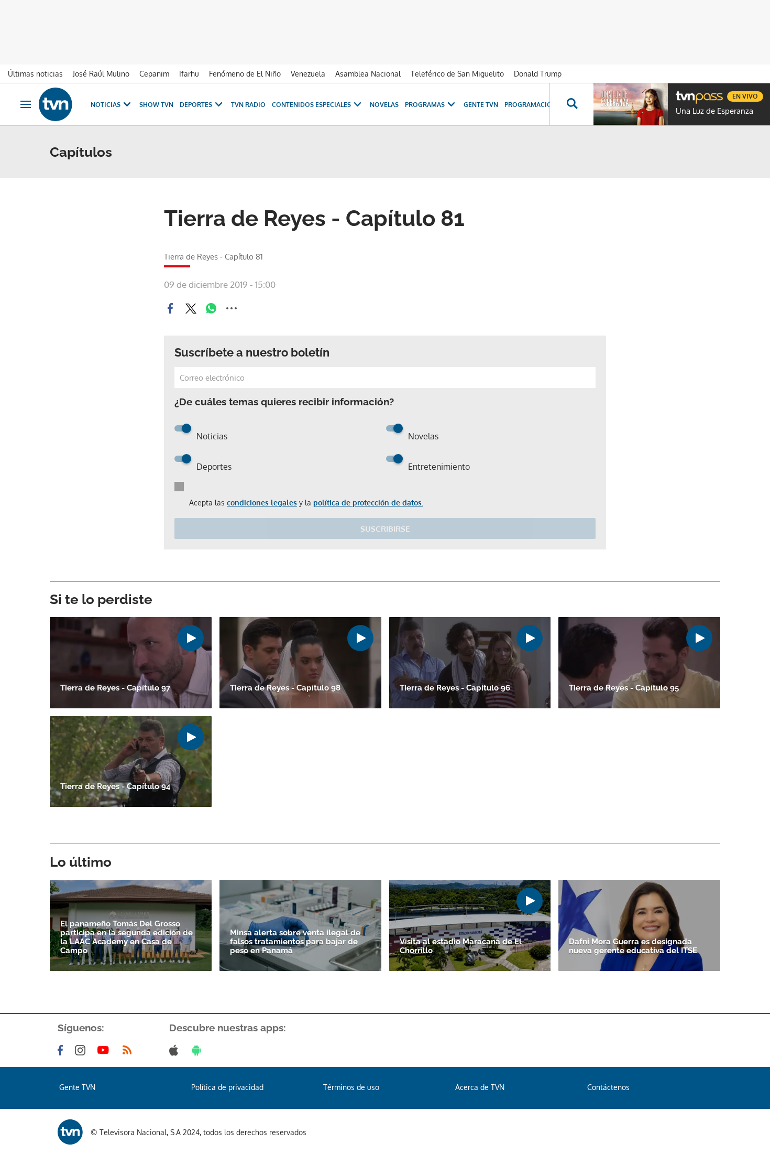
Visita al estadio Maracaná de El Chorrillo (461, 946)
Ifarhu (189, 73)
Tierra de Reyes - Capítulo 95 (624, 688)
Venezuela (308, 73)
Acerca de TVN (479, 1087)
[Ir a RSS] (129, 1050)
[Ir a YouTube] (105, 1050)
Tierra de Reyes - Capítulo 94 (115, 786)
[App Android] (198, 1050)
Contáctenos (608, 1087)
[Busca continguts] (571, 104)
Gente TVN (481, 105)
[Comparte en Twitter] (190, 308)
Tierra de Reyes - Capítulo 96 (455, 688)
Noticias (105, 105)
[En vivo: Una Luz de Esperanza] (630, 104)
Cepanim (154, 73)
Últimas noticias (35, 73)
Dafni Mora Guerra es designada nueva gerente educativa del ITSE (633, 946)
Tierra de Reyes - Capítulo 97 (115, 688)
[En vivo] (684, 92)
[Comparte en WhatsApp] (211, 308)
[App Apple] (175, 1050)
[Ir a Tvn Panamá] (55, 104)
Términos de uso (351, 1087)
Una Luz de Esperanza (714, 111)
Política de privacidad (227, 1087)
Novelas (384, 105)
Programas (425, 105)
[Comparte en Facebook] (170, 308)
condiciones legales (262, 502)
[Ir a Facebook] (62, 1050)
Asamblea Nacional (368, 73)
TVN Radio (248, 105)
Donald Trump (538, 73)
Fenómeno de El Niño (245, 73)
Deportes (196, 105)
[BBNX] (70, 1132)
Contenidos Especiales (311, 105)
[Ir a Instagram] (82, 1050)
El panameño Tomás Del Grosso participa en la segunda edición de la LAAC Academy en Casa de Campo (126, 937)
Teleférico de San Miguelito (457, 73)
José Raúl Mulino (101, 73)
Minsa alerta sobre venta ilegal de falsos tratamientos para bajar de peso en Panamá (295, 942)
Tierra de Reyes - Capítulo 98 (285, 688)
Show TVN (156, 105)
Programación (530, 105)
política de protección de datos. (368, 502)
